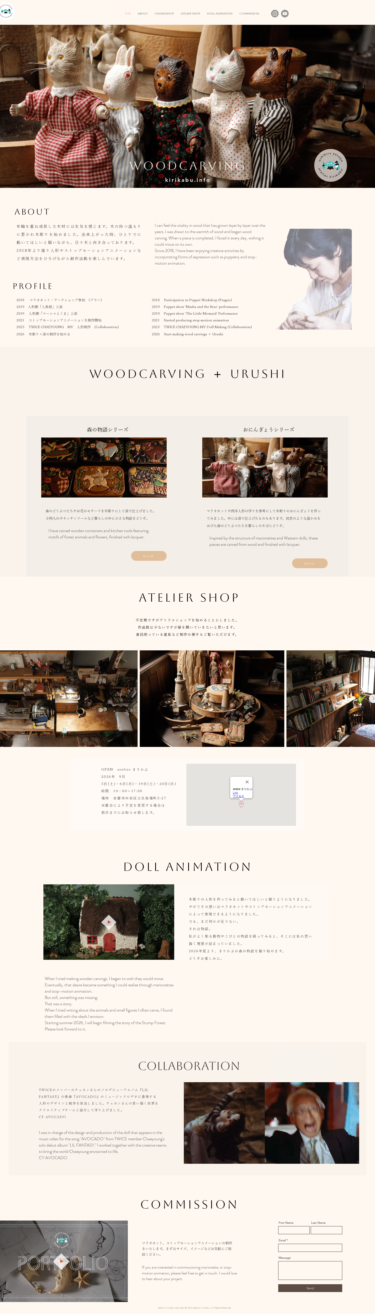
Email (282, 1240)
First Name (286, 1222)
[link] (284, 7)
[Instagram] (275, 13)
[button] (168, 955)
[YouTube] (285, 13)
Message (285, 1257)
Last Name (318, 1222)
